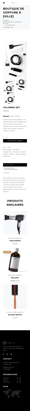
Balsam (15, 278)
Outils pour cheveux (15, 312)
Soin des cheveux (15, 238)
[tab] (15, 165)
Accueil (6, 20)
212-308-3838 (7, 369)
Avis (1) (6, 172)
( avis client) (14, 116)
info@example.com (8, 367)
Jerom (5, 350)
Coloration (10, 25)
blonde (15, 152)
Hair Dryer (15, 241)
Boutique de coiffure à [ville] (12, 22)
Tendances (6, 156)
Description (8, 164)
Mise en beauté (21, 154)
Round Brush (15, 315)
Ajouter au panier (15, 140)
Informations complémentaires (11, 169)
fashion (12, 154)
